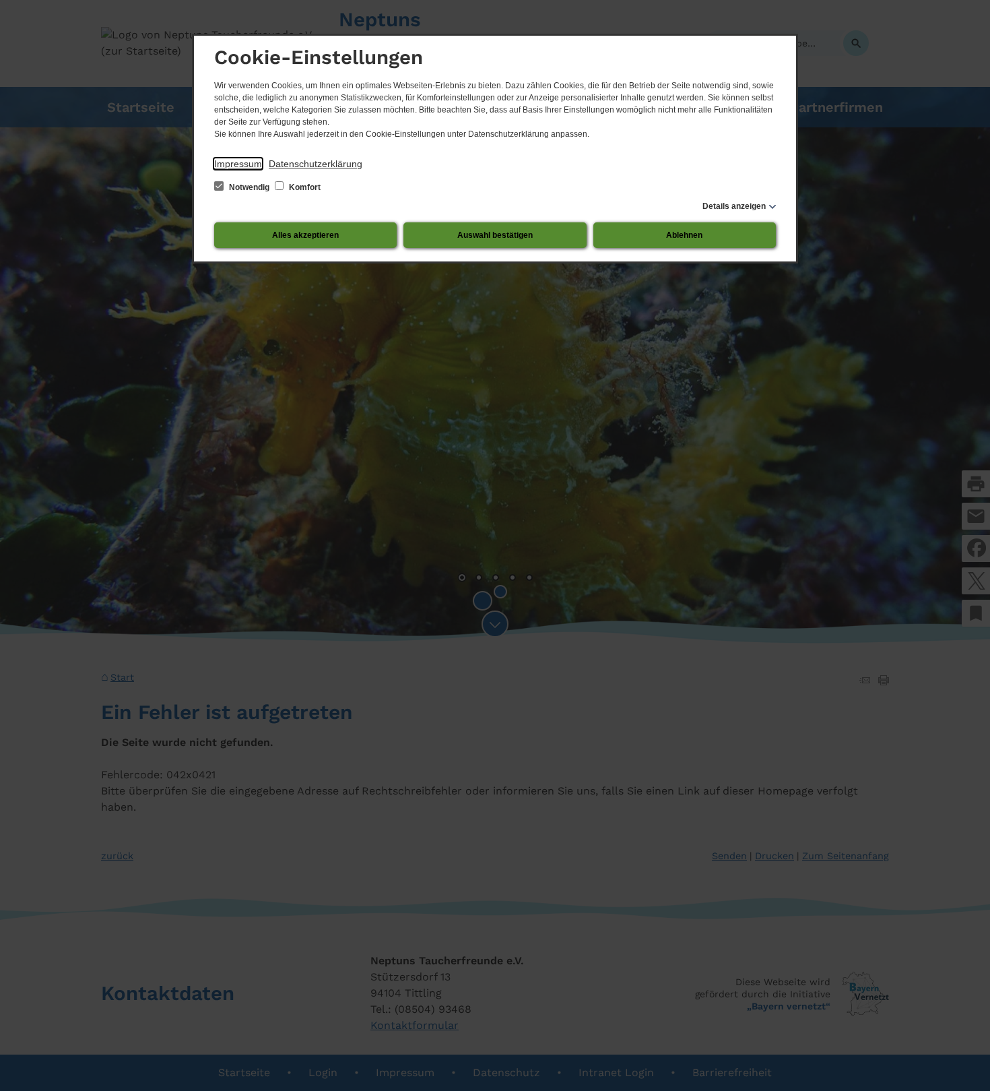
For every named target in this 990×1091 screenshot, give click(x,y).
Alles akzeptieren (305, 235)
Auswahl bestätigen (495, 235)
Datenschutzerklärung (315, 163)
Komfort (304, 187)
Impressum (238, 163)
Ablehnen (684, 235)
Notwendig (249, 187)
